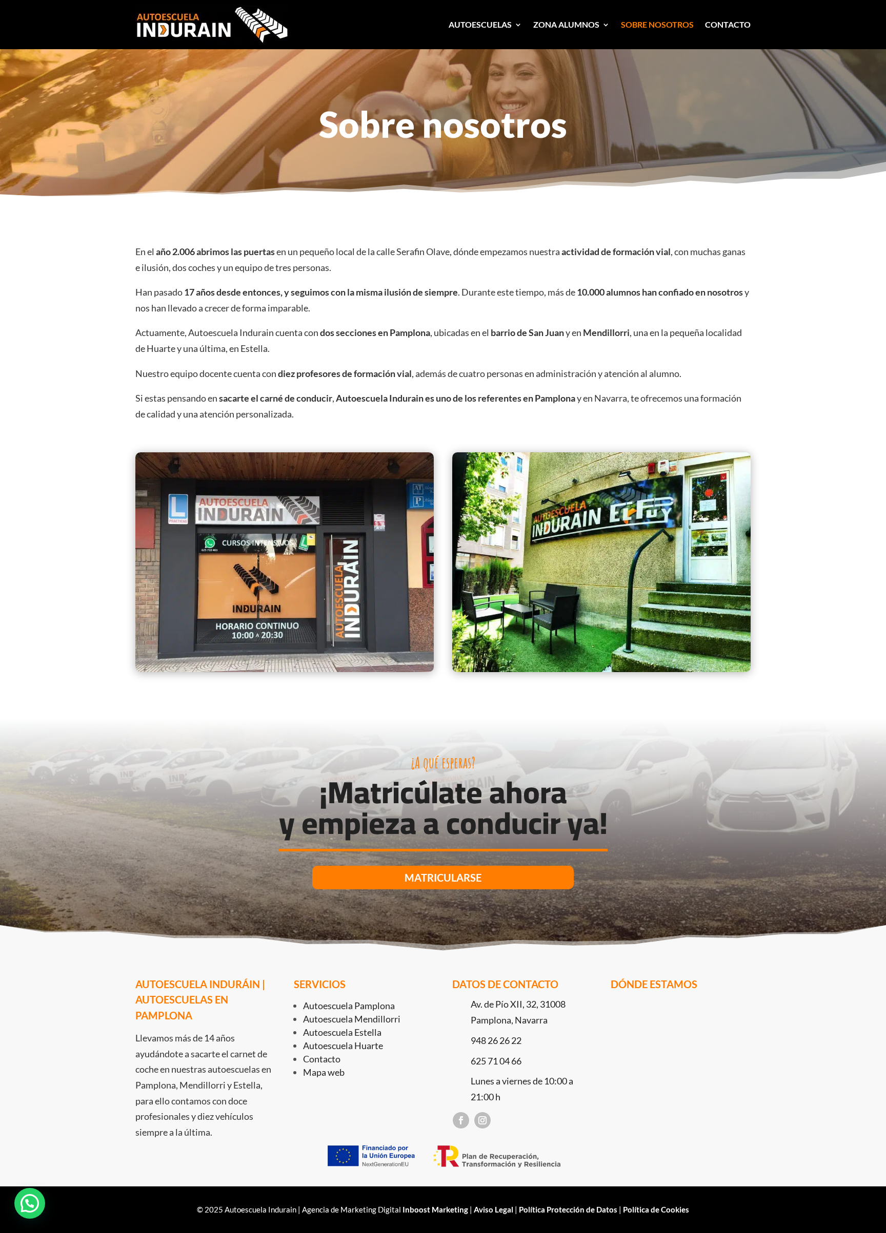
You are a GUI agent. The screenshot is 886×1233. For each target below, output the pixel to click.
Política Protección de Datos (568, 1209)
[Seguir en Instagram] (482, 1120)
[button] (29, 1203)
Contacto (321, 1058)
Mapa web (324, 1072)
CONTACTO (728, 24)
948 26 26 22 (496, 1040)
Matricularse (443, 877)
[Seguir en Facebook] (461, 1120)
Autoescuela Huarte (343, 1045)
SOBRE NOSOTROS (657, 24)
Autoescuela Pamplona (349, 1005)
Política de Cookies (656, 1209)
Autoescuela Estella (342, 1032)
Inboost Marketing (435, 1209)
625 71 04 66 (496, 1061)
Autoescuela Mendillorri (351, 1019)
